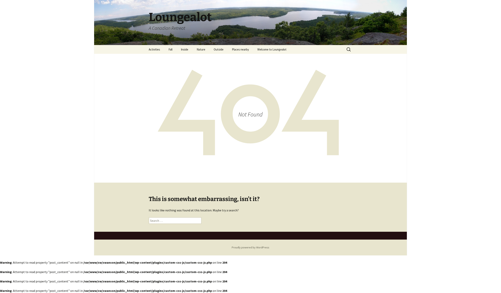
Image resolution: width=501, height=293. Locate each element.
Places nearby (240, 49)
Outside (218, 49)
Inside (184, 49)
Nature (201, 49)
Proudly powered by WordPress (250, 247)
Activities (154, 49)
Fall (170, 49)
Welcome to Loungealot (272, 49)
